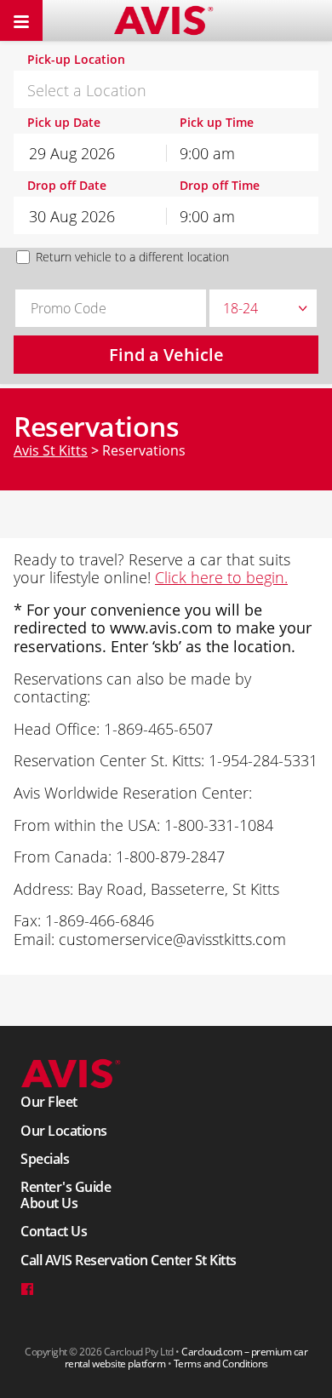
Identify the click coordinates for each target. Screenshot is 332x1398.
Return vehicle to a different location (132, 257)
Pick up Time (217, 123)
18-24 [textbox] (240, 308)
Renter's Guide (65, 1186)
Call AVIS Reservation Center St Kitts (128, 1260)
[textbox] (166, 90)
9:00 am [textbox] (207, 153)
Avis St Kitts (51, 450)
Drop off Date (66, 186)
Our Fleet (48, 1101)
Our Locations (63, 1130)
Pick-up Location (76, 60)
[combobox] (166, 89)
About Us (48, 1203)
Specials (44, 1158)
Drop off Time (220, 186)
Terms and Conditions (221, 1363)
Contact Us (53, 1231)
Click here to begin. (221, 577)
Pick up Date (63, 123)
